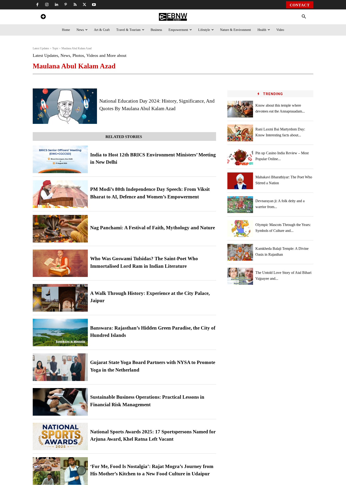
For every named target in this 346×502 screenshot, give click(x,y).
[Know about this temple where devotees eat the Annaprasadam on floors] (240, 109)
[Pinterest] (65, 4)
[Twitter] (84, 4)
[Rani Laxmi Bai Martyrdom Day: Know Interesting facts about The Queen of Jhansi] (240, 133)
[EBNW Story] (173, 17)
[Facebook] (37, 4)
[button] (304, 17)
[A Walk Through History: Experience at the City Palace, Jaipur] (60, 298)
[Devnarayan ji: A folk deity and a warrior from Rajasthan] (240, 204)
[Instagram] (47, 4)
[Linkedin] (56, 4)
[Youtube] (94, 4)
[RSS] (75, 4)
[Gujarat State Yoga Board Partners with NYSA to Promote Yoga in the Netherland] (60, 367)
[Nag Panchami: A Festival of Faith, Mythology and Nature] (60, 229)
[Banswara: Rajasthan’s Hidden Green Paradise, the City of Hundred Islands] (60, 332)
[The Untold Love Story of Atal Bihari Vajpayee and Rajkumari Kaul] (240, 276)
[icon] (43, 17)
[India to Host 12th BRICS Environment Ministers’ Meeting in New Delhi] (60, 159)
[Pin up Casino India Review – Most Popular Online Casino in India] (240, 156)
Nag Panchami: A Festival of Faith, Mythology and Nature (152, 227)
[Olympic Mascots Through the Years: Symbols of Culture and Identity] (240, 228)
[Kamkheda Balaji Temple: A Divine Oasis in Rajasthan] (240, 252)
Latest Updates (41, 48)
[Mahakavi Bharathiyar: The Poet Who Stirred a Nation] (240, 180)
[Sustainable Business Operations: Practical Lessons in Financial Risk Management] (60, 402)
